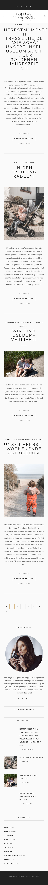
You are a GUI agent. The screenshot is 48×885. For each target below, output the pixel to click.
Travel (38, 322)
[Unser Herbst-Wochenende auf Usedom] (24, 490)
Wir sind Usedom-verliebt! (24, 335)
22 (21, 420)
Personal (29, 322)
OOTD (6, 847)
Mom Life (18, 162)
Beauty (7, 827)
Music (7, 843)
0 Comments (24, 134)
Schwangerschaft (13, 855)
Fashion (19, 25)
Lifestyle (9, 322)
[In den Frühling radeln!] (24, 213)
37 (21, 583)
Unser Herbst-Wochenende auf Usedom (24, 448)
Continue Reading (24, 138)
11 (21, 143)
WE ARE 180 (9, 863)
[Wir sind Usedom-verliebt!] (24, 364)
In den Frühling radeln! (24, 172)
